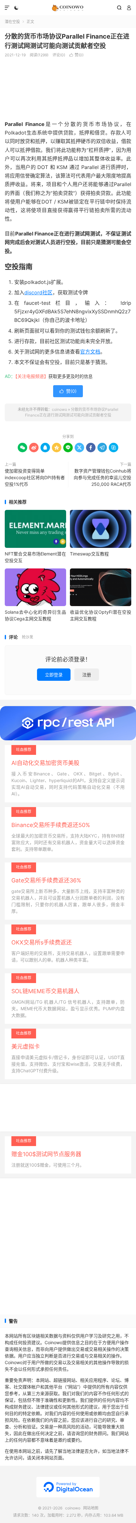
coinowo (68, 8)
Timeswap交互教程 (89, 553)
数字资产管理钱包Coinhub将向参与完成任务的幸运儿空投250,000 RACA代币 (102, 477)
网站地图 (90, 1508)
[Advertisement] (68, 88)
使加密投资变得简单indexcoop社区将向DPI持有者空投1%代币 (35, 477)
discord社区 (38, 292)
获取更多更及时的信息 (70, 376)
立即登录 (54, 674)
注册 (86, 674)
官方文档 (90, 351)
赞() (76, 55)
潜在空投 (12, 21)
